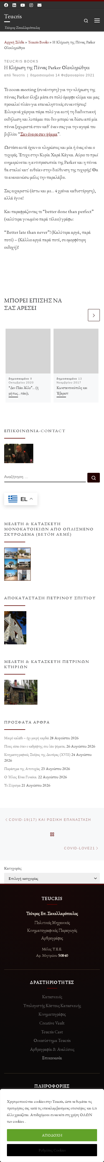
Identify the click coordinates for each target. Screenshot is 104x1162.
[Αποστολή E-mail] (39, 5)
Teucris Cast (52, 1032)
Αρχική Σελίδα (14, 42)
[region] (52, 1125)
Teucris (18, 75)
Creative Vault (52, 1023)
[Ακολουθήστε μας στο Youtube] (23, 5)
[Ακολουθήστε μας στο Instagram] (31, 5)
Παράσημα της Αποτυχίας (22, 768)
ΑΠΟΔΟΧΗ (52, 1135)
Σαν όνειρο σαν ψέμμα (38, 134)
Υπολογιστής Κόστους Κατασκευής (52, 1005)
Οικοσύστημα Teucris (52, 1040)
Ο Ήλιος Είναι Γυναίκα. (20, 776)
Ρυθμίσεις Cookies (52, 1150)
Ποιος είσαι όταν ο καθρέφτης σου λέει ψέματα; (34, 746)
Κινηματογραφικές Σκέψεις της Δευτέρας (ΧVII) (37, 754)
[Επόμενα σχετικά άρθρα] (94, 315)
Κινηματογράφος (52, 1014)
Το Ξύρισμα (12, 785)
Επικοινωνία (52, 1058)
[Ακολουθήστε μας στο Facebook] (6, 5)
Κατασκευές (52, 997)
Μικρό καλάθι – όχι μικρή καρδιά (26, 737)
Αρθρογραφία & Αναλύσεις (52, 1049)
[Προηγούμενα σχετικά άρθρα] (81, 315)
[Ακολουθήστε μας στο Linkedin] (14, 5)
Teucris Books (38, 42)
